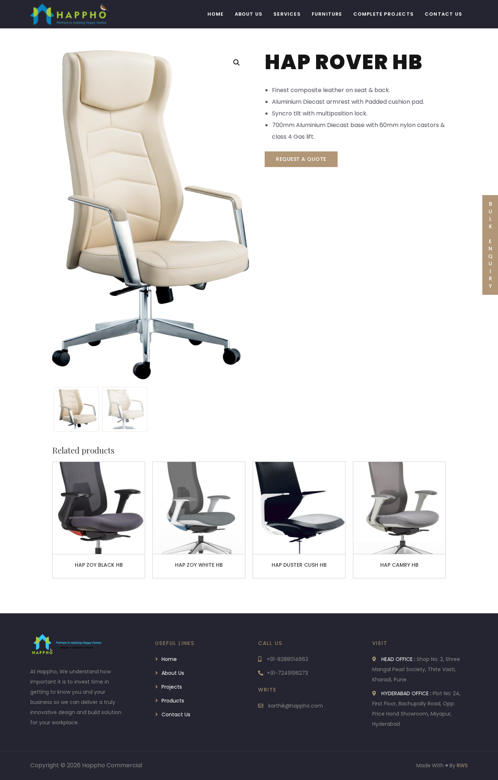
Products (173, 700)
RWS (462, 765)
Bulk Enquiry (490, 245)
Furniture (327, 14)
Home (215, 14)
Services (287, 14)
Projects (172, 686)
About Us (249, 14)
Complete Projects (383, 14)
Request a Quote (301, 159)
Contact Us (443, 14)
